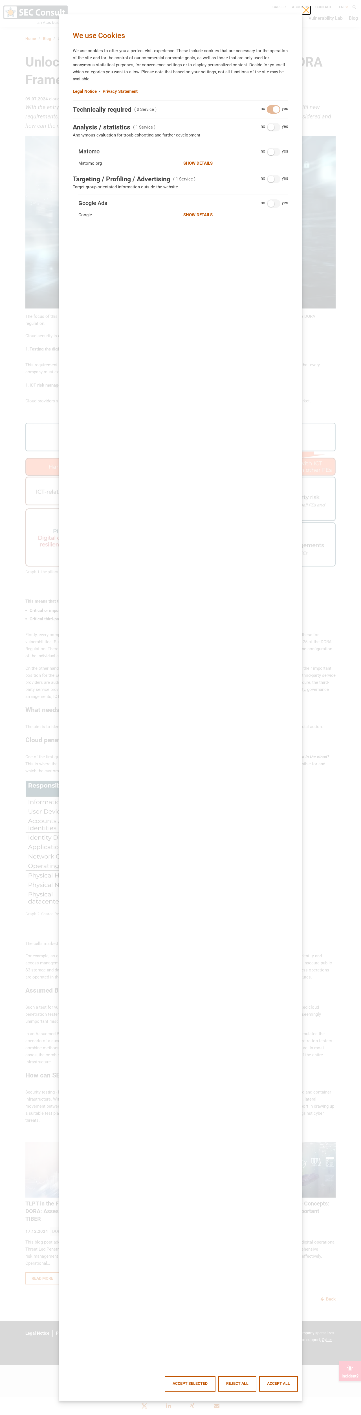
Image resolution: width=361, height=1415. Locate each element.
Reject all (237, 1383)
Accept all (278, 1383)
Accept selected (190, 1383)
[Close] (306, 10)
